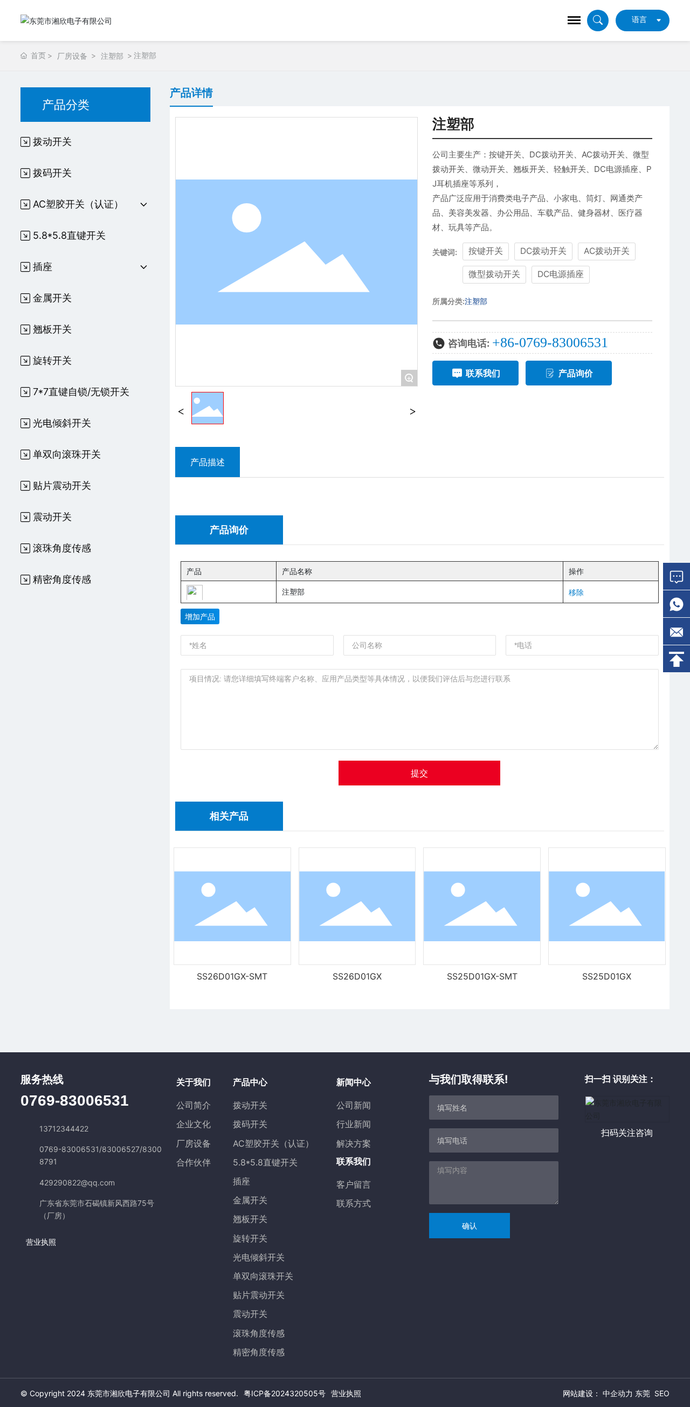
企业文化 (193, 1124)
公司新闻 (353, 1105)
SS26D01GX (357, 976)
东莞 (642, 1393)
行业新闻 (353, 1124)
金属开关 (250, 1200)
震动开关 (250, 1313)
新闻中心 (353, 1082)
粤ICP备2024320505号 (285, 1393)
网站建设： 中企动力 (598, 1393)
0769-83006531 (74, 1100)
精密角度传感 (259, 1352)
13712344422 (63, 1128)
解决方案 (353, 1143)
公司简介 (193, 1105)
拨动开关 (250, 1105)
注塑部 (112, 55)
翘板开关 (250, 1218)
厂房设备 (72, 55)
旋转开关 (250, 1238)
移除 (576, 592)
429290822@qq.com (77, 1182)
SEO (662, 1393)
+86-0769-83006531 (550, 342)
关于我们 (193, 1082)
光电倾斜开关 (259, 1257)
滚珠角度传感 (259, 1333)
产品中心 (250, 1082)
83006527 (121, 1149)
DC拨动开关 (543, 251)
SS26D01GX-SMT (232, 976)
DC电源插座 (560, 274)
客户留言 (353, 1184)
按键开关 (485, 251)
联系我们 (353, 1161)
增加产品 (200, 616)
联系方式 (353, 1203)
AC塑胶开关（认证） (273, 1143)
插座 (241, 1181)
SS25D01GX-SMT (482, 976)
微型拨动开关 (494, 274)
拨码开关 (250, 1124)
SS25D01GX (606, 976)
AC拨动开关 (607, 251)
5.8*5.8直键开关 (265, 1162)
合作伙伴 (193, 1162)
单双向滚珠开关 (263, 1276)
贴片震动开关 (259, 1294)
